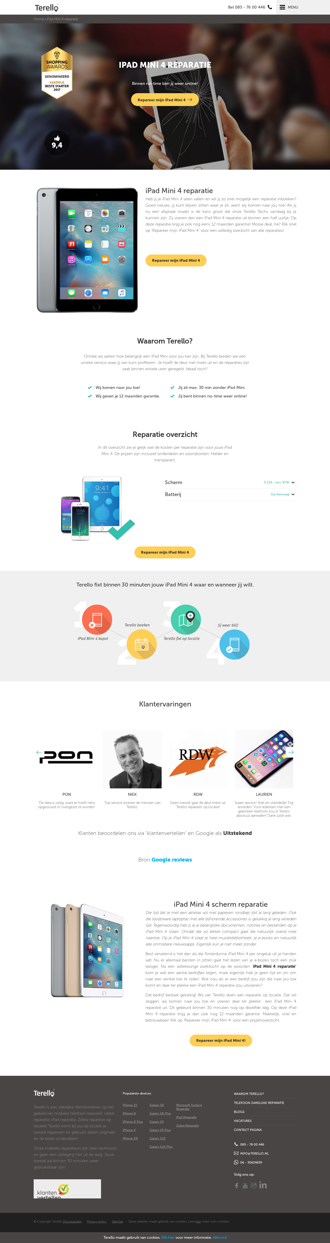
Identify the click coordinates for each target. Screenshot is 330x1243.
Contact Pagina (248, 1130)
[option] (66, 769)
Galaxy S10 (157, 1138)
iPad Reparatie (186, 1117)
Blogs (239, 1112)
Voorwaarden (72, 1221)
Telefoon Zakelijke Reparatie (259, 1103)
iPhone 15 (130, 1105)
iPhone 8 (129, 1113)
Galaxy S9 (157, 1122)
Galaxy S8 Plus (160, 1113)
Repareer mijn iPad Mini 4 (162, 100)
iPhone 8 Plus (133, 1122)
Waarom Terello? (249, 1094)
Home (39, 19)
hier (198, 1221)
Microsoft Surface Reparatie (189, 1107)
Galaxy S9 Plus (160, 1130)
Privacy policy (97, 1221)
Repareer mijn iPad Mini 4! (221, 1040)
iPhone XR (130, 1138)
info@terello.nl (254, 1153)
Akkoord (220, 1237)
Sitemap (117, 1221)
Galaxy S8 (157, 1105)
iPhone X (129, 1130)
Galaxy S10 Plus (161, 1147)
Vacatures (243, 1121)
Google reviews (172, 859)
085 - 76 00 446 (251, 1144)
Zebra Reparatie (187, 1126)
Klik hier (168, 1237)
